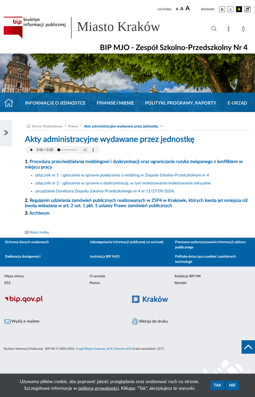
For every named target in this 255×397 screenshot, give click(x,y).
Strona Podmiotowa (47, 126)
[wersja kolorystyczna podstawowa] (222, 9)
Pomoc (95, 283)
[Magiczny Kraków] (191, 302)
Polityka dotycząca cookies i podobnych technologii (205, 259)
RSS (7, 283)
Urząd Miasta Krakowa (90, 348)
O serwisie (97, 276)
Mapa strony (14, 276)
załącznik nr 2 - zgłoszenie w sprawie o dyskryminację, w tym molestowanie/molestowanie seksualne (123, 183)
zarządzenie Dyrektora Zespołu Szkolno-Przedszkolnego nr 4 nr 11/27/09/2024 (104, 191)
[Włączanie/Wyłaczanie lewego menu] (6, 133)
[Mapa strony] (230, 30)
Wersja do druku (153, 321)
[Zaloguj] (244, 30)
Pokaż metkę (39, 232)
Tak (217, 385)
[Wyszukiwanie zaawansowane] (213, 28)
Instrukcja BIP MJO (105, 256)
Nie (232, 385)
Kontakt (181, 283)
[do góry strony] (248, 347)
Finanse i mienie (115, 103)
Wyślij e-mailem (24, 321)
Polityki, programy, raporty (180, 103)
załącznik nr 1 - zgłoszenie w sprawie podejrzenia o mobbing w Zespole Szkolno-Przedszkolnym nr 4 (122, 175)
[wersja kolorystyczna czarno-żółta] (239, 9)
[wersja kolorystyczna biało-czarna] (230, 9)
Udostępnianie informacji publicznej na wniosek (126, 242)
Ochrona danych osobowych (27, 242)
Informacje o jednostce (55, 103)
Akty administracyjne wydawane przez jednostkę (121, 126)
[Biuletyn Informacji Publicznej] (64, 301)
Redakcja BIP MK (188, 276)
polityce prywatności (98, 388)
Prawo (73, 126)
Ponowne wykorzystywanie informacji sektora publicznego (210, 244)
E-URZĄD (237, 103)
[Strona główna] (11, 103)
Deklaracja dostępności (23, 256)
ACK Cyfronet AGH (119, 348)
